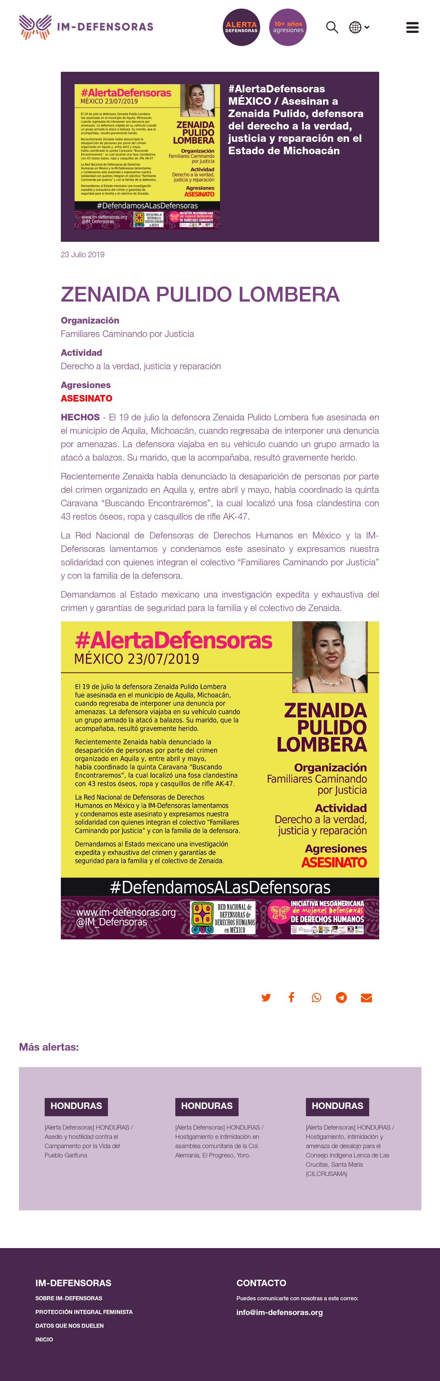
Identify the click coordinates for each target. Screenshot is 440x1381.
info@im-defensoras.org (279, 1313)
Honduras (76, 1106)
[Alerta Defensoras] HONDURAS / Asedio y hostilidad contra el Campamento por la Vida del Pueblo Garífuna (89, 1142)
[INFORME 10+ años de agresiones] (288, 27)
